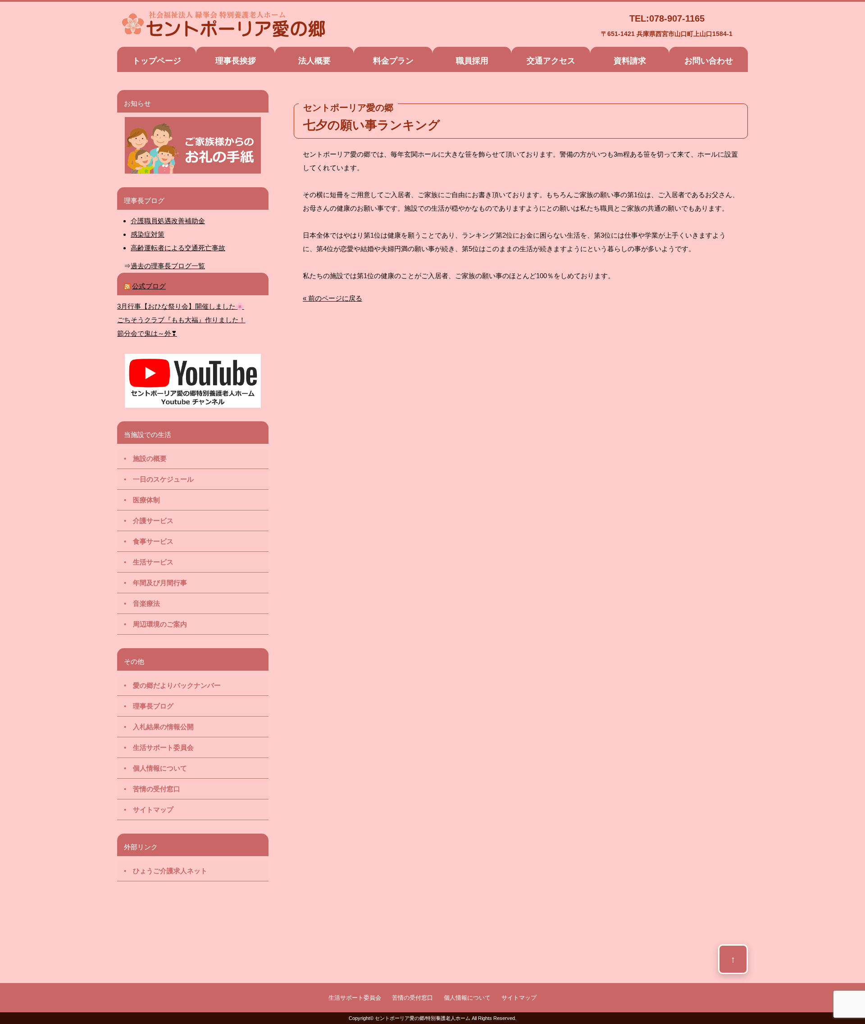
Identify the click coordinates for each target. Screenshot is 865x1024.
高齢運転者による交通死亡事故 (178, 248)
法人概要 (314, 60)
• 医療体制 (138, 500)
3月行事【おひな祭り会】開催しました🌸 (180, 306)
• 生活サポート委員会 (155, 747)
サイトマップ (519, 997)
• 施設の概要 (142, 458)
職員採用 (472, 60)
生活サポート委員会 (354, 997)
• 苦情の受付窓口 (148, 789)
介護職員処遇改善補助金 (168, 221)
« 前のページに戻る (332, 298)
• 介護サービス (145, 520)
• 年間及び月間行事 (152, 582)
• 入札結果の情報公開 (155, 727)
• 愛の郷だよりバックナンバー (169, 685)
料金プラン (393, 60)
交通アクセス (551, 60)
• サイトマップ (145, 809)
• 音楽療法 (138, 603)
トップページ (156, 60)
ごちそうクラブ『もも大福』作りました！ (181, 320)
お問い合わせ (708, 60)
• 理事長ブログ (145, 706)
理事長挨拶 (235, 60)
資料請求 (630, 60)
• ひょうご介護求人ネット (162, 871)
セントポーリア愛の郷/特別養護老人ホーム (422, 1018)
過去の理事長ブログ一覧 (168, 266)
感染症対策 (147, 234)
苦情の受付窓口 (412, 997)
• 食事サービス (145, 541)
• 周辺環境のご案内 (152, 624)
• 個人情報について (152, 768)
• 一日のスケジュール (155, 479)
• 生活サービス (145, 562)
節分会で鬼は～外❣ (147, 333)
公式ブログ (149, 286)
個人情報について (467, 997)
